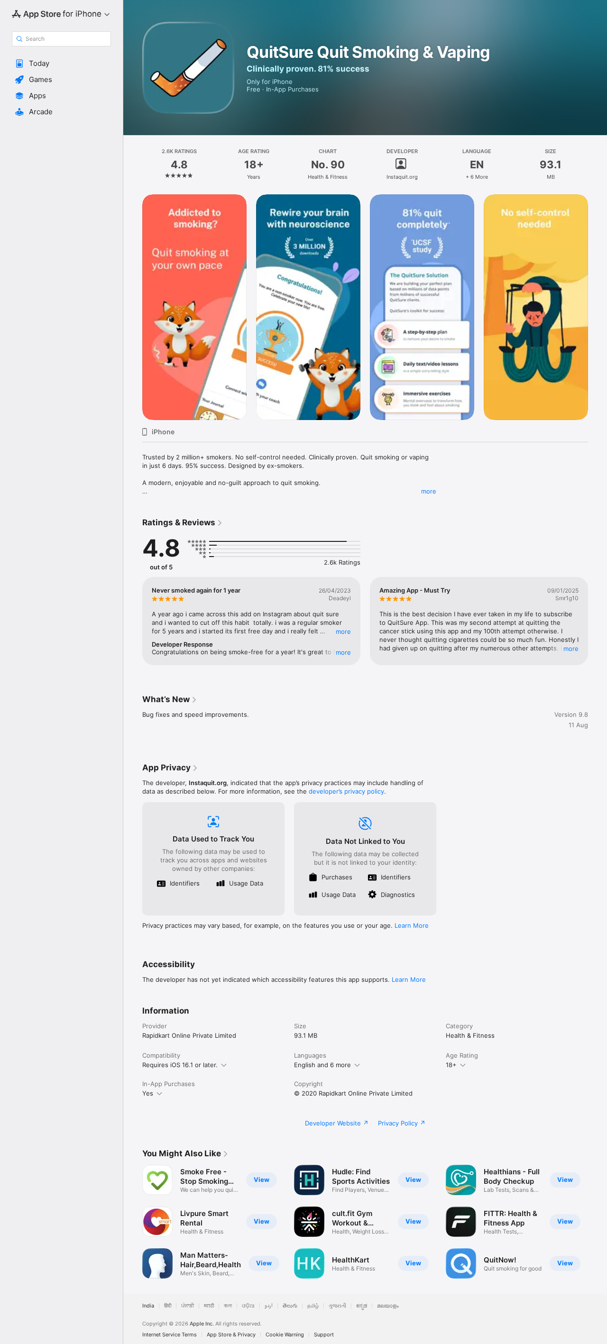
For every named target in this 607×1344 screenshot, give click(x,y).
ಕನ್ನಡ (361, 1305)
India (148, 1305)
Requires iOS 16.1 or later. (180, 1065)
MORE (343, 631)
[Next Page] (597, 307)
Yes (147, 1093)
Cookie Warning (285, 1334)
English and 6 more (322, 1065)
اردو (269, 1305)
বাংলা (228, 1305)
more (428, 491)
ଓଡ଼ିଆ (248, 1305)
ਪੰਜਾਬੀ (187, 1305)
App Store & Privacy (231, 1334)
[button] (61, 63)
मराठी (209, 1305)
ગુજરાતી (337, 1305)
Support (324, 1334)
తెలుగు (290, 1305)
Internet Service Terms (169, 1334)
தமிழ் (313, 1305)
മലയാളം (388, 1305)
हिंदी (167, 1305)
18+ (451, 1065)
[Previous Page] (132, 307)
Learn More (412, 925)
